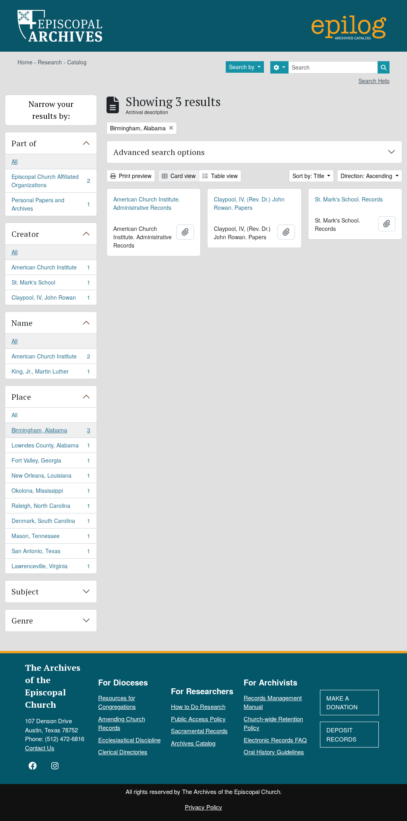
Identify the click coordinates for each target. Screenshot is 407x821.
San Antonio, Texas (50, 553)
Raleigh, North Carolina (50, 507)
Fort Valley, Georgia (50, 462)
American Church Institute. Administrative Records (146, 203)
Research (50, 62)
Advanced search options (159, 152)
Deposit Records (341, 734)
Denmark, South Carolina (50, 523)
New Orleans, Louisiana (50, 477)
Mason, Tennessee (50, 538)
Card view (182, 176)
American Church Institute (50, 269)
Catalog (77, 62)
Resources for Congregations (117, 702)
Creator (25, 233)
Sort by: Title (309, 176)
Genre (22, 620)
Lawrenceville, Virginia (50, 567)
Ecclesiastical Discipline (129, 740)
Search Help (374, 81)
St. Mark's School (50, 284)
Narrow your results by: (51, 110)
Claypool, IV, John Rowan (50, 299)
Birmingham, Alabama (50, 432)
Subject (25, 591)
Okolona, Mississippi (50, 492)
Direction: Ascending (367, 176)
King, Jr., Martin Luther (50, 373)
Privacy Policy (203, 807)
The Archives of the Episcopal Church (52, 686)
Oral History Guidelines (274, 751)
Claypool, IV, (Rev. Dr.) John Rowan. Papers (249, 203)
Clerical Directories (122, 751)
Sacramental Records (199, 730)
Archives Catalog (193, 743)
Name (22, 323)
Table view (223, 176)
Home (25, 62)
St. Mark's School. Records (349, 199)
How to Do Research (198, 706)
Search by (242, 67)
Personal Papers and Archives (50, 204)
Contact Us (39, 748)
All (14, 161)
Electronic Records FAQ (275, 740)
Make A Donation (342, 702)
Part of (24, 143)
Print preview (134, 176)
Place (21, 396)
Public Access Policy (198, 719)
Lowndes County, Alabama (50, 447)
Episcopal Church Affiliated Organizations (50, 180)
